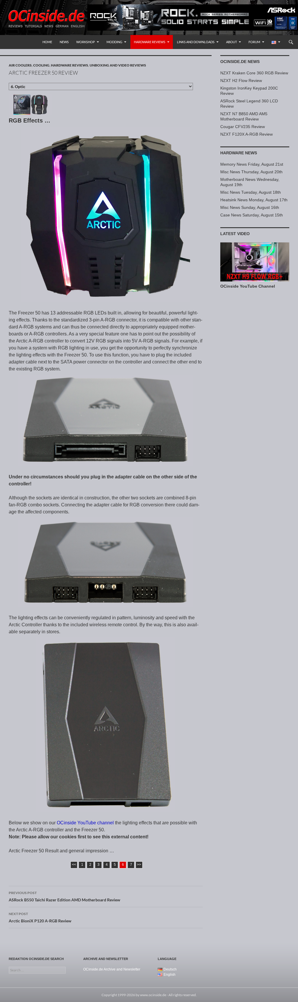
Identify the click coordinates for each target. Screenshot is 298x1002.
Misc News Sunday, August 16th (249, 207)
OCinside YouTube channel (85, 822)
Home (47, 42)
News (64, 42)
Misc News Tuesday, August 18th (250, 192)
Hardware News (238, 153)
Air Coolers (20, 65)
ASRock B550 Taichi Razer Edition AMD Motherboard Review (64, 896)
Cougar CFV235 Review (242, 126)
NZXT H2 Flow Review (241, 80)
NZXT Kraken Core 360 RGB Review (254, 73)
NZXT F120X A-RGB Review (246, 134)
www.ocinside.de (153, 995)
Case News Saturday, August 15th (251, 215)
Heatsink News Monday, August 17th (254, 199)
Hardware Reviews (149, 42)
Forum (254, 42)
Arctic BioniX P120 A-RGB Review (40, 917)
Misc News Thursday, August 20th (251, 171)
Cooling (41, 65)
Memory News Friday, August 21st (251, 164)
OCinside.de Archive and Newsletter (111, 969)
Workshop (85, 42)
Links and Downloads (195, 42)
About (231, 42)
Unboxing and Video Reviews (118, 65)
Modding (114, 42)
